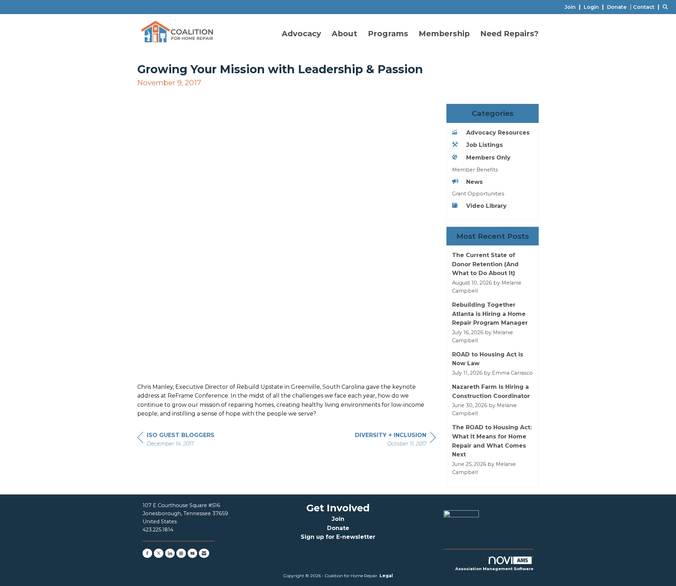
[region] (395, 440)
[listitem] (573, 7)
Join (338, 519)
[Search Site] (667, 7)
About (344, 33)
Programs (388, 33)
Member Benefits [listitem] (475, 170)
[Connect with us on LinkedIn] (170, 553)
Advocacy (301, 33)
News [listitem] (474, 182)
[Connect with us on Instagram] (181, 553)
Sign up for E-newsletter (338, 537)
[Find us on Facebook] (147, 553)
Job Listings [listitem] (484, 145)
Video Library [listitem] (486, 205)
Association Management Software (494, 568)
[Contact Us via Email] (204, 553)
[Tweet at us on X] (158, 553)
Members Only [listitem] (488, 157)
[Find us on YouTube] (192, 553)
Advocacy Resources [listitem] (498, 132)
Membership (444, 33)
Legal (386, 575)
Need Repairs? (509, 33)
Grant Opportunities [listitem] (478, 194)
